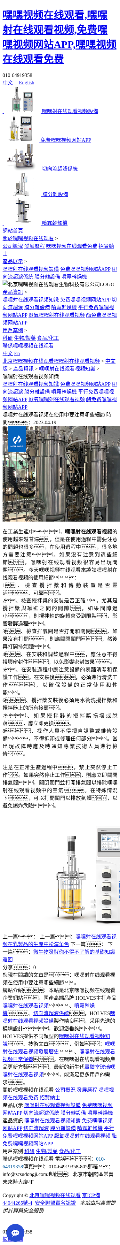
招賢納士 (50, 1097)
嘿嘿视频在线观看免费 (71, 246)
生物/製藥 (25, 338)
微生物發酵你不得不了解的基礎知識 (74, 952)
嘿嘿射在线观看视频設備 (31, 269)
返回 (8, 959)
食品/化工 (48, 338)
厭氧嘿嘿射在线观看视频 (56, 315)
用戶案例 (13, 330)
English (26, 82)
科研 (8, 338)
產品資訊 (13, 292)
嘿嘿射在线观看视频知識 (31, 299)
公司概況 (13, 246)
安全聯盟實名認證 (55, 1203)
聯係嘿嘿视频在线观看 (28, 345)
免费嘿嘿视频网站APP (85, 269)
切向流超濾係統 (51, 1013)
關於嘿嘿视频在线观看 (28, 238)
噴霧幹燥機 (74, 276)
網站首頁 (13, 230)
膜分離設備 (47, 276)
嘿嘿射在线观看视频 (26, 1005)
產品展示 (13, 261)
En (17, 353)
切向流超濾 (36, 1128)
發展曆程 (34, 246)
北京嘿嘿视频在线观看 (55, 1195)
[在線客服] (10, 1222)
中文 (8, 82)
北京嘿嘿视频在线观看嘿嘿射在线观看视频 (51, 361)
